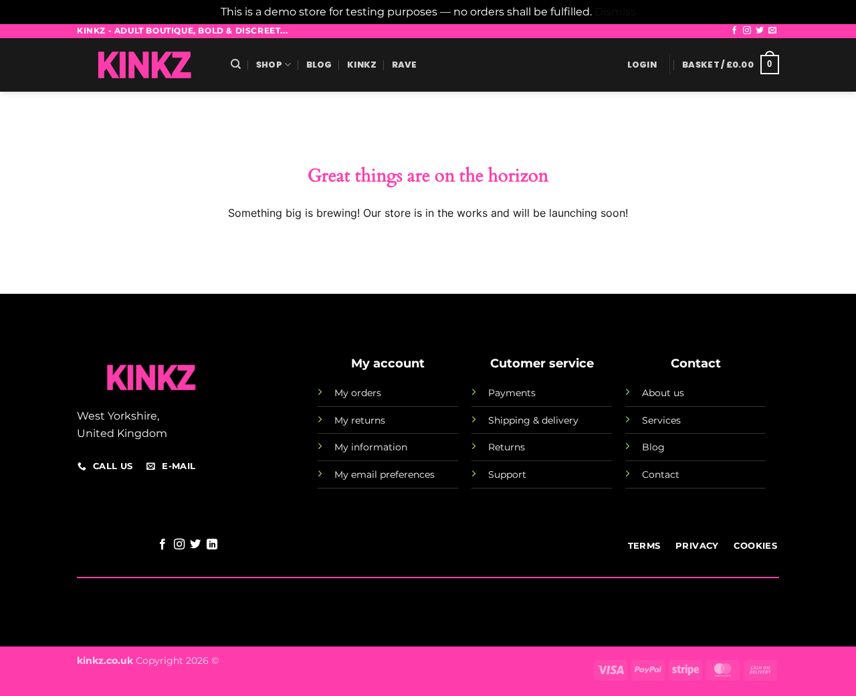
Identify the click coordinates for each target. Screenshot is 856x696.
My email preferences (384, 474)
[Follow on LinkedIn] (212, 545)
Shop (269, 64)
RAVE (404, 64)
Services (661, 420)
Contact (660, 474)
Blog (319, 64)
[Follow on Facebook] (734, 30)
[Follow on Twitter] (760, 30)
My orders (357, 393)
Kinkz (362, 64)
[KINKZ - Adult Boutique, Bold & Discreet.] (144, 65)
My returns (359, 420)
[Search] (236, 64)
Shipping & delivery (533, 420)
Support (507, 474)
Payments (512, 393)
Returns (506, 447)
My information (370, 447)
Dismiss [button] (615, 11)
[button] (642, 65)
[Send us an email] (772, 30)
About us (663, 393)
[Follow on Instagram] (747, 30)
